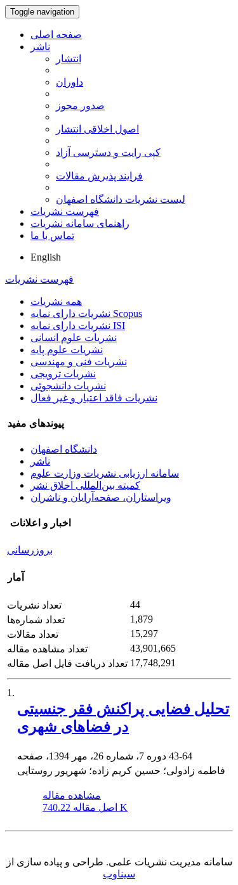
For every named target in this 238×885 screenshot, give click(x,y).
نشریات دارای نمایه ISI (77, 325)
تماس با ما (52, 235)
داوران (69, 82)
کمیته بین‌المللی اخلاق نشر (85, 485)
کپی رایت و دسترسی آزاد (108, 152)
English (45, 257)
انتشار (68, 58)
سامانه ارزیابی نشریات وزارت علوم (104, 473)
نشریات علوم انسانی (73, 337)
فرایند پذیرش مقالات (99, 176)
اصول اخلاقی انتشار (97, 129)
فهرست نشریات (64, 211)
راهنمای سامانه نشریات (79, 223)
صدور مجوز (80, 105)
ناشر (40, 46)
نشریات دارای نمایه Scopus (86, 313)
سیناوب (119, 874)
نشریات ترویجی (63, 373)
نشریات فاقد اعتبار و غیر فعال (93, 397)
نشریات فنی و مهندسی (78, 361)
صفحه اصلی (56, 34)
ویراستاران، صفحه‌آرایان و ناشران (100, 497)
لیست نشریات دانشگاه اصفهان (120, 199)
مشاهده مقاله (72, 795)
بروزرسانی (30, 550)
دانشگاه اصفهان (63, 449)
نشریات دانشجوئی (68, 385)
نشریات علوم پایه (66, 349)
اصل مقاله (85, 807)
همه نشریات (56, 301)
